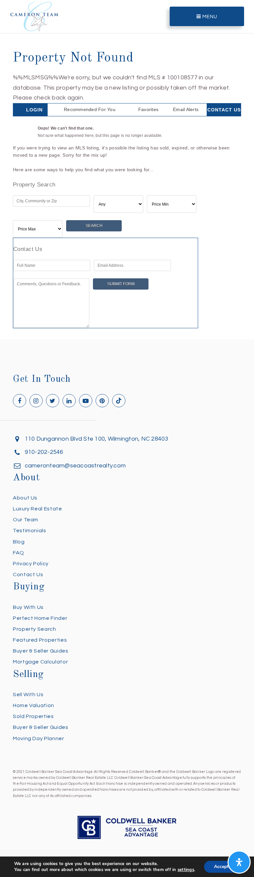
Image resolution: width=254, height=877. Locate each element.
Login (34, 109)
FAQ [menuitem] (18, 552)
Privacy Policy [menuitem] (31, 563)
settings (186, 870)
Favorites (148, 109)
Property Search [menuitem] (34, 629)
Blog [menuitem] (19, 541)
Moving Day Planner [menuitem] (38, 738)
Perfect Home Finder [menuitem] (40, 618)
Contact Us (224, 109)
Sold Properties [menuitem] (33, 716)
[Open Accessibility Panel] (239, 862)
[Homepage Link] (34, 16)
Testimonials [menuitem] (29, 530)
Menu (209, 16)
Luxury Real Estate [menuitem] (37, 508)
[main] (127, 168)
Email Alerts (185, 109)
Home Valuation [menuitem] (33, 705)
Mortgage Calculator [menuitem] (40, 661)
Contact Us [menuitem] (28, 574)
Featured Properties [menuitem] (40, 640)
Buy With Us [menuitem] (28, 607)
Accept (221, 866)
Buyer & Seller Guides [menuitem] (40, 651)
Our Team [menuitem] (25, 519)
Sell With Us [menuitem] (28, 694)
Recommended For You (89, 109)
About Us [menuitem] (25, 497)
